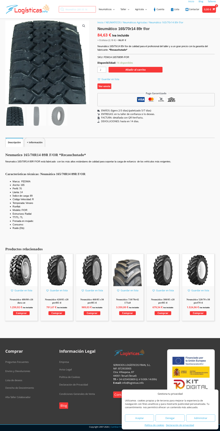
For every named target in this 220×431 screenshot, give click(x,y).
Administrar (200, 418)
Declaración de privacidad (180, 425)
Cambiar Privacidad (120, 426)
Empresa (64, 361)
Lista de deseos (13, 380)
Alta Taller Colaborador (18, 397)
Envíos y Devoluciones (17, 371)
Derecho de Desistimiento (19, 387)
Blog (63, 405)
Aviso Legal (65, 369)
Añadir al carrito (135, 69)
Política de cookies (154, 425)
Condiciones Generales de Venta (77, 393)
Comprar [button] (21, 313)
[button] (84, 26)
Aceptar (139, 418)
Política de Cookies (69, 377)
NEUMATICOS (113, 22)
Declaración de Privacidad (73, 384)
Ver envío (104, 86)
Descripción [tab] (14, 142)
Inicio (100, 22)
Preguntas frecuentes (17, 361)
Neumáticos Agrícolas (135, 22)
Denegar (170, 418)
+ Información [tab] (35, 142)
